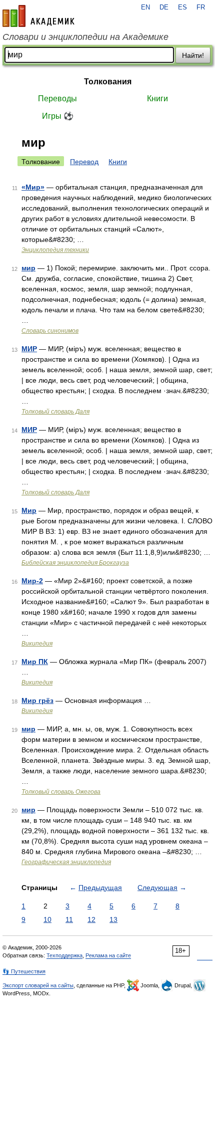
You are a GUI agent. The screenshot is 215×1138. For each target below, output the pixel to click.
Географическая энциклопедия (66, 862)
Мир (29, 510)
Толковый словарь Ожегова (61, 791)
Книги (157, 98)
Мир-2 (32, 581)
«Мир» (33, 187)
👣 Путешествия (24, 971)
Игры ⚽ (58, 116)
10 (48, 919)
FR (200, 7)
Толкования (108, 81)
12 (92, 919)
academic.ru (38, 16)
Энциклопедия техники (55, 249)
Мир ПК (35, 662)
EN (145, 7)
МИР (29, 349)
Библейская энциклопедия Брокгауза (75, 562)
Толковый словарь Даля (56, 411)
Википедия (37, 643)
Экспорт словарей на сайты (38, 985)
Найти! (193, 55)
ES (182, 7)
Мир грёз (38, 700)
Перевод (84, 162)
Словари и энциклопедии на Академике (85, 37)
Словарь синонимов (50, 330)
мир (29, 268)
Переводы (57, 98)
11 (69, 919)
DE (164, 7)
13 (114, 919)
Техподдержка (64, 955)
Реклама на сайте (108, 955)
